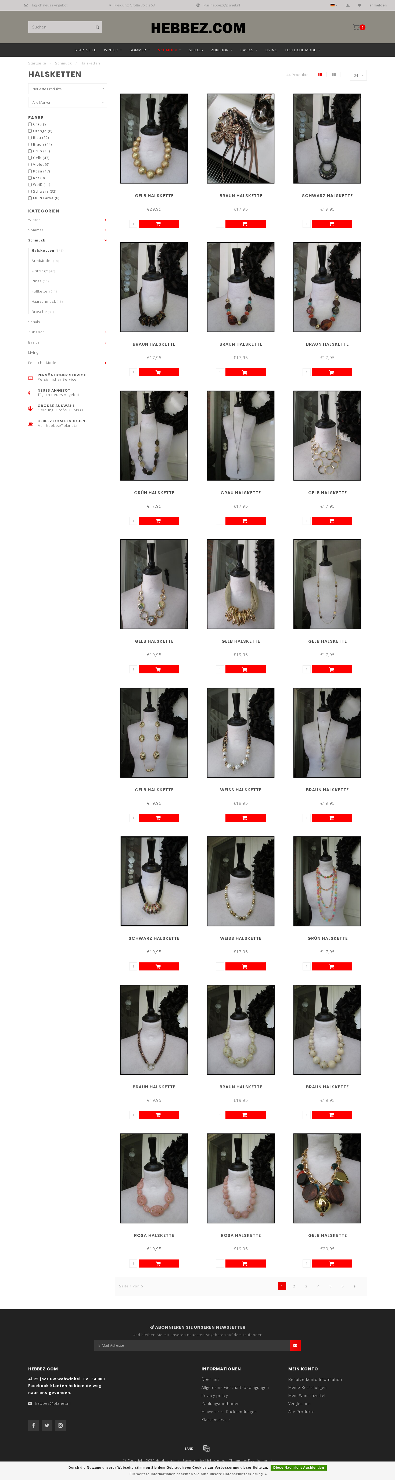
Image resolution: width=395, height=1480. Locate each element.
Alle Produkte (301, 1411)
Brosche (43, 311)
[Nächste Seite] (355, 1286)
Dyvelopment (260, 1460)
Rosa (41, 171)
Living (271, 50)
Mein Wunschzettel (306, 1395)
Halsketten (48, 250)
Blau (41, 137)
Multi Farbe (46, 198)
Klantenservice (216, 1419)
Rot (39, 178)
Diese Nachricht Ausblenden (298, 1468)
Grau (40, 124)
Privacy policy (215, 1395)
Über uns (211, 1379)
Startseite (85, 50)
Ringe (40, 281)
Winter (111, 50)
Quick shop (156, 194)
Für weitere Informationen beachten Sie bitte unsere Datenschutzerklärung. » (198, 1474)
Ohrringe (43, 271)
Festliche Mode (300, 50)
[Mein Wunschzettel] (359, 5)
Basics (247, 50)
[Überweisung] (189, 1448)
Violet (41, 164)
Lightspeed (215, 1460)
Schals (196, 50)
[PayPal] (206, 1448)
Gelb (41, 158)
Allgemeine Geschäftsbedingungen (235, 1387)
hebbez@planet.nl (53, 1403)
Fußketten (44, 291)
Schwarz (44, 191)
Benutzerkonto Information (315, 1379)
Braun (42, 144)
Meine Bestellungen (307, 1387)
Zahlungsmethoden (221, 1403)
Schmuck (167, 50)
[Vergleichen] (348, 5)
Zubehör (220, 50)
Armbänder (45, 260)
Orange (42, 131)
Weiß (41, 184)
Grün (41, 151)
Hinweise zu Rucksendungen (229, 1411)
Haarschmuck (47, 301)
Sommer (138, 50)
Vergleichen (299, 1403)
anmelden (378, 5)
